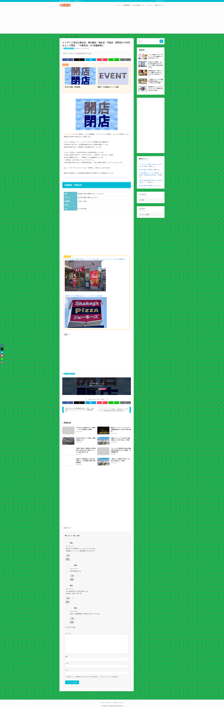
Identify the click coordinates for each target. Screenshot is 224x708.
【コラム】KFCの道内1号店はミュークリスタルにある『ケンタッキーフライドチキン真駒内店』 (95, 259)
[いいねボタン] (66, 334)
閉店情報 (72, 48)
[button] (67, 59)
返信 (67, 559)
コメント (68, 633)
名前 (66, 656)
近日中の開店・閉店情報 (145, 169)
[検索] (163, 1)
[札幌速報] (65, 5)
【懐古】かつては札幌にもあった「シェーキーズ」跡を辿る (84, 296)
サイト (67, 670)
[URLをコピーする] (125, 59)
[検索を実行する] (161, 41)
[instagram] (159, 1)
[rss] (161, 1)
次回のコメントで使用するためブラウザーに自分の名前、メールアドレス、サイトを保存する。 (93, 676)
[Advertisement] (111, 21)
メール (67, 663)
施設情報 (66, 48)
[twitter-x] (156, 1)
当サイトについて (118, 702)
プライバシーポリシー (106, 702)
